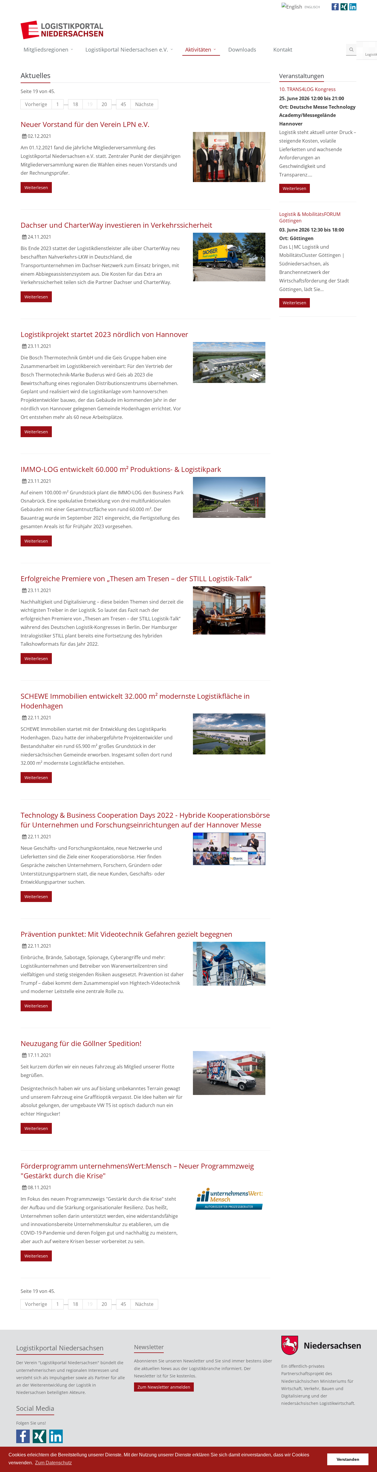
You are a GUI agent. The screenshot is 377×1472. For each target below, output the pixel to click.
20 (104, 104)
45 (123, 104)
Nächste (144, 104)
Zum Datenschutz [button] (53, 1462)
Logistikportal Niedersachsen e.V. (126, 49)
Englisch (312, 7)
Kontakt (282, 49)
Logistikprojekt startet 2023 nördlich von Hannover (104, 334)
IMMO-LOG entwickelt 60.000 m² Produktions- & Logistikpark (121, 469)
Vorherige (36, 104)
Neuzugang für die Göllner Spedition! (81, 1043)
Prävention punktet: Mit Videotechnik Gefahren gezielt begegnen (126, 934)
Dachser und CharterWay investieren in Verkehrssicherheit (116, 225)
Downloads (242, 49)
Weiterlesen (36, 187)
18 (75, 104)
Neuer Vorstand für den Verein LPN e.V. (85, 124)
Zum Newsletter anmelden (164, 1387)
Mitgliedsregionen (46, 49)
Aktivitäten (198, 49)
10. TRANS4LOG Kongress (307, 89)
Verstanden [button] (348, 1459)
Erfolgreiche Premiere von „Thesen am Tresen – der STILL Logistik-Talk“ (136, 578)
